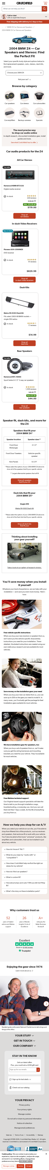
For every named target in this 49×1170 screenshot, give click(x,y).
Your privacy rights (24, 1110)
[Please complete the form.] (38, 1070)
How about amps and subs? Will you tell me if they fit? (25, 884)
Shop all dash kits (24, 343)
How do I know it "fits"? (15, 849)
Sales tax (9, 1135)
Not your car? (23, 79)
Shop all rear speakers (24, 407)
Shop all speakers (24, 481)
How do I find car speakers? (16, 872)
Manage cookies (24, 1114)
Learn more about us (24, 971)
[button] (46, 1004)
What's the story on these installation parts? (23, 891)
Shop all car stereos (24, 216)
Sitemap (40, 1135)
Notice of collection (24, 1123)
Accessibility (30, 1135)
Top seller (7, 167)
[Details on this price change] (35, 201)
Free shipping (24, 22)
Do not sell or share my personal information (24, 1119)
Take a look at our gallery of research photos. (24, 568)
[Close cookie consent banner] (46, 1154)
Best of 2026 (8, 231)
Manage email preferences (24, 1128)
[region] (24, 1004)
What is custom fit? (13, 877)
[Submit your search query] (44, 9)
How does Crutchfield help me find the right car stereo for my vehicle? (24, 864)
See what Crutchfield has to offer (23, 143)
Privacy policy (24, 1105)
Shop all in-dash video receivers (24, 279)
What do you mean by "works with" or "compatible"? (21, 856)
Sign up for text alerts (20, 1079)
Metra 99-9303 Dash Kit (24, 509)
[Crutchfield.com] (25, 3)
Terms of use (19, 1135)
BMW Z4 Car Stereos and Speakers (19, 27)
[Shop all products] (3, 3)
